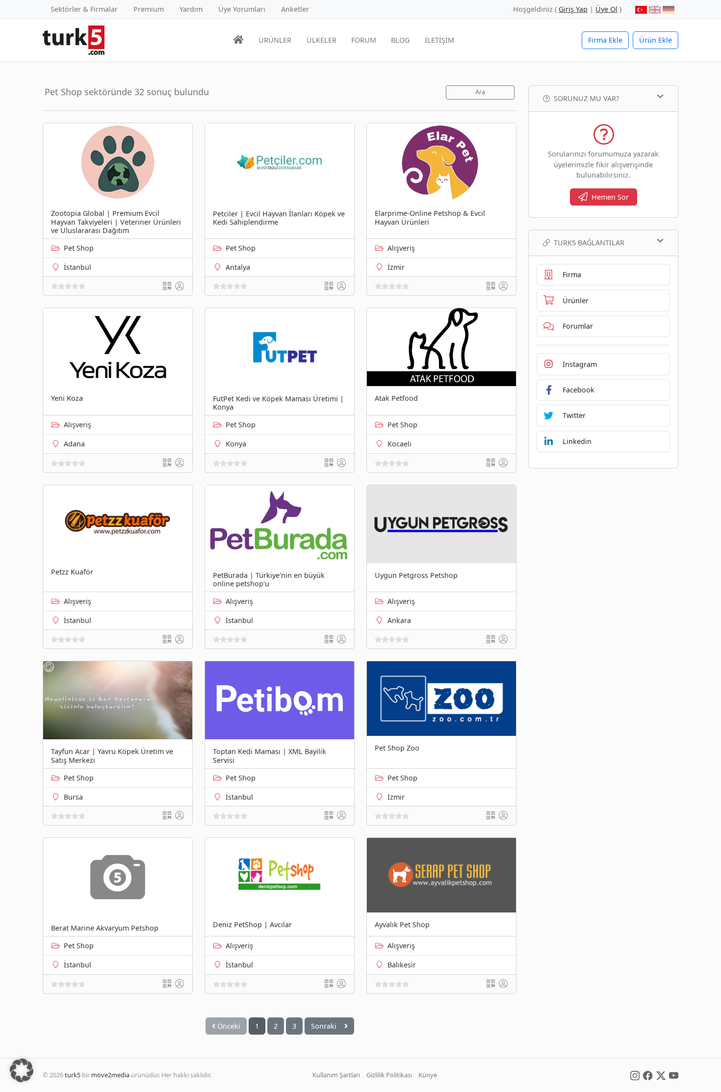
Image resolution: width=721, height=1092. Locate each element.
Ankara (399, 620)
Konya (236, 443)
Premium (148, 9)
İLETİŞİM (439, 40)
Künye (427, 1074)
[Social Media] (635, 1074)
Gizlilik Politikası (389, 1074)
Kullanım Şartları (336, 1074)
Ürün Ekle (655, 40)
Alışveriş (401, 248)
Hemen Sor (610, 197)
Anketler (295, 9)
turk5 (72, 1074)
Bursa (73, 797)
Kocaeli (399, 443)
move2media (110, 1074)
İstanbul (77, 267)
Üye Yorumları (241, 9)
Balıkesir (401, 964)
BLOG (400, 40)
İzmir (396, 267)
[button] (21, 1070)
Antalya (238, 267)
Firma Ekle (605, 40)
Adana (74, 443)
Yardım (191, 9)
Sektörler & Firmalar (84, 9)
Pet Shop (79, 248)
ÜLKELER (321, 40)
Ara (480, 92)
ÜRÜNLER (274, 40)
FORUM (363, 40)
